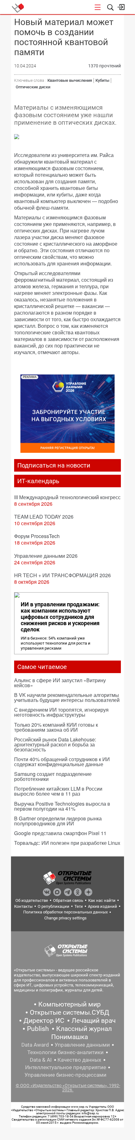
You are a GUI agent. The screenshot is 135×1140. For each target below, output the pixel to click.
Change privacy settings (65, 918)
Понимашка (69, 1037)
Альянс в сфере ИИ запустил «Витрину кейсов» (60, 683)
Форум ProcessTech (37, 536)
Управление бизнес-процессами (65, 1075)
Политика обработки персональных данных (65, 912)
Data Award (35, 1045)
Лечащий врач (94, 1020)
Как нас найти (102, 900)
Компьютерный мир (69, 1004)
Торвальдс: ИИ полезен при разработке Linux (67, 842)
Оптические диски (33, 87)
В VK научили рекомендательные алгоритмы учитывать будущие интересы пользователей (67, 697)
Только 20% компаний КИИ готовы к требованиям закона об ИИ (56, 727)
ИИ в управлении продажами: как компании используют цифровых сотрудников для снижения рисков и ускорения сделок (60, 617)
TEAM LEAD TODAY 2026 (43, 516)
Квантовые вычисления (69, 80)
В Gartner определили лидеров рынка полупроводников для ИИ (58, 821)
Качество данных (79, 1060)
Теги (78, 906)
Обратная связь (68, 900)
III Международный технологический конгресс (67, 497)
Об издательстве (31, 900)
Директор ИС (44, 1020)
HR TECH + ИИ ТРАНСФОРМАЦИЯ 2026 (62, 575)
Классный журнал (84, 1029)
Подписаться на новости (53, 465)
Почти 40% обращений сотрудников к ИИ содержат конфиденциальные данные (62, 762)
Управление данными (82, 1045)
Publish (38, 1029)
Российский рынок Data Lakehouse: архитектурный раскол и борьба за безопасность (55, 744)
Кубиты (102, 80)
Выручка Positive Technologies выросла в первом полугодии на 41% (62, 806)
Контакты (23, 906)
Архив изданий (102, 906)
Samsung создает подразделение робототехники (53, 776)
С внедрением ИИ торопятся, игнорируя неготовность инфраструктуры (61, 712)
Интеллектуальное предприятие (65, 1067)
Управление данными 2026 (46, 555)
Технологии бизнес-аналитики (65, 1052)
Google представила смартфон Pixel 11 (60, 833)
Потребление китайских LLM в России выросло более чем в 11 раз (58, 791)
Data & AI (41, 1060)
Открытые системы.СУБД (69, 1012)
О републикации (53, 906)
